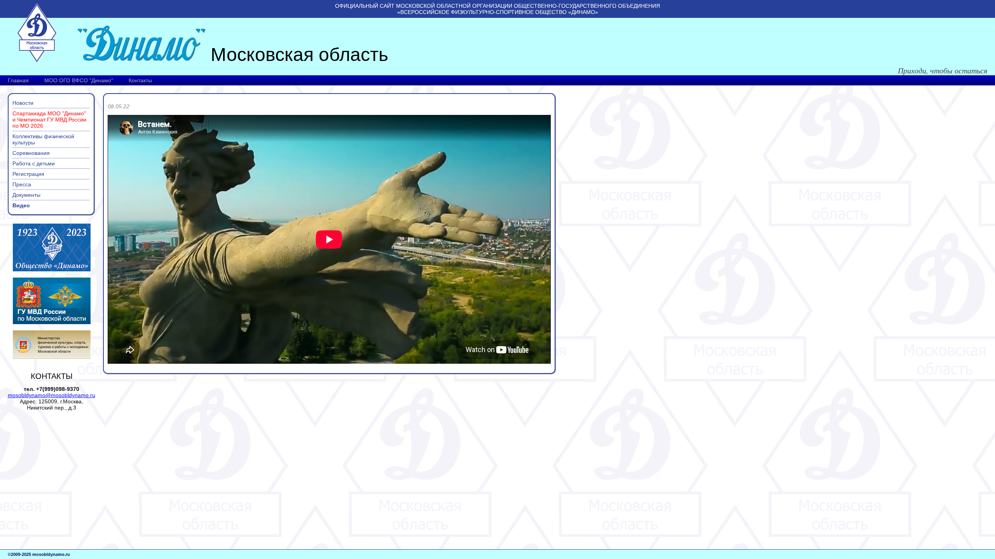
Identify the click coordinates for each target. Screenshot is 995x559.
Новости (22, 103)
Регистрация (28, 174)
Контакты (140, 80)
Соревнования (31, 153)
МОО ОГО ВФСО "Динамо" (78, 80)
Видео (21, 205)
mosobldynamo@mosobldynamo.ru (51, 395)
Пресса (21, 184)
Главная (18, 80)
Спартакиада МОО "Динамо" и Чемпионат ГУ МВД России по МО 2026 (49, 119)
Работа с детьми (33, 163)
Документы (26, 195)
